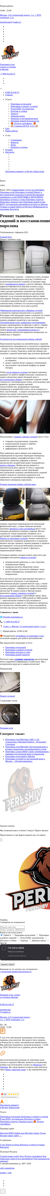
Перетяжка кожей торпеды (17, 655)
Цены (13, 145)
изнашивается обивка (15, 284)
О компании (16, 140)
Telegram (4, 1067)
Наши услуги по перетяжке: (32, 190)
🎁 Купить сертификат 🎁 (23, 123)
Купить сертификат (34, 1156)
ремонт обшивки (7, 465)
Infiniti (18, 1133)
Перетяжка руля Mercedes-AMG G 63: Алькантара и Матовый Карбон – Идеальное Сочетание (25, 741)
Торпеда (14, 114)
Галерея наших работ (10, 1156)
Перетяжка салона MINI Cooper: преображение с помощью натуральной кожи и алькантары (27, 752)
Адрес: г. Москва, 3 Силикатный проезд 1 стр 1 (24, 626)
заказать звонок (7, 964)
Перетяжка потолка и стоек (12, 199)
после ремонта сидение (17, 372)
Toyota (43, 1133)
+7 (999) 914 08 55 (11, 622)
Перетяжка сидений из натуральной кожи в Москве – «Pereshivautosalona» (25, 760)
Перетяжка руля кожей (21, 104)
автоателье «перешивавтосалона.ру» (23, 330)
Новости (15, 142)
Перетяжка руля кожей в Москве (20, 756)
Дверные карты (18, 116)
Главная (9, 95)
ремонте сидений (28, 557)
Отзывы (9, 150)
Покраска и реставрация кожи (24, 118)
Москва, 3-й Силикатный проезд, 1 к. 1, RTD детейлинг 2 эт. (15, 1018)
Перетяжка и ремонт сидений (24, 106)
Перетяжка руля (7, 192)
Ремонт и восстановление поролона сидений (21, 193)
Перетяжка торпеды (34, 199)
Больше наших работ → (11, 1135)
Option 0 (7, 935)
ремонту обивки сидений (25, 437)
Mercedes (4, 1133)
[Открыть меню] (1, 88)
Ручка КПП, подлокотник (22, 109)
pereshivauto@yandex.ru (5, 1010)
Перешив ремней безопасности (25, 121)
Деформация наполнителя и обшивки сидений (21, 310)
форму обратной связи (15, 1069)
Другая (3, 943)
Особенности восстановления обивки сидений (21, 339)
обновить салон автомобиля (22, 529)
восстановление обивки (11, 596)
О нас (3, 1145)
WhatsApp (37, 1065)
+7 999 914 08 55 (7, 74)
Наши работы (11, 131)
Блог (7, 128)
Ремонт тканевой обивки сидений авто (18, 484)
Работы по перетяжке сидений (14, 538)
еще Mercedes (27, 1133)
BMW (12, 1133)
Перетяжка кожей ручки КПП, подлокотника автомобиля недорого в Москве (24, 203)
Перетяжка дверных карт (11, 202)
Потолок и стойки (19, 111)
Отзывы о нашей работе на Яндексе (16, 207)
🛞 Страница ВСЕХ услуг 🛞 (24, 126)
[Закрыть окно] (1, 839)
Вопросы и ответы (19, 147)
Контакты (9, 152)
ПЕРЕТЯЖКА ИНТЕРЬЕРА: (30, 197)
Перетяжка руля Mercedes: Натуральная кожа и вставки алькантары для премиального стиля (26, 748)
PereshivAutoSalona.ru (13, 617)
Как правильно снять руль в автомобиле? (23, 1157)
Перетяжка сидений (24, 192)
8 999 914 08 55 (12, 92)
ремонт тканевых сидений (23, 593)
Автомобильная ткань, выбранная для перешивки (22, 322)
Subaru (36, 1133)
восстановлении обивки (11, 379)
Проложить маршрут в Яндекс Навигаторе (24, 171)
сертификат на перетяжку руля (29, 636)
